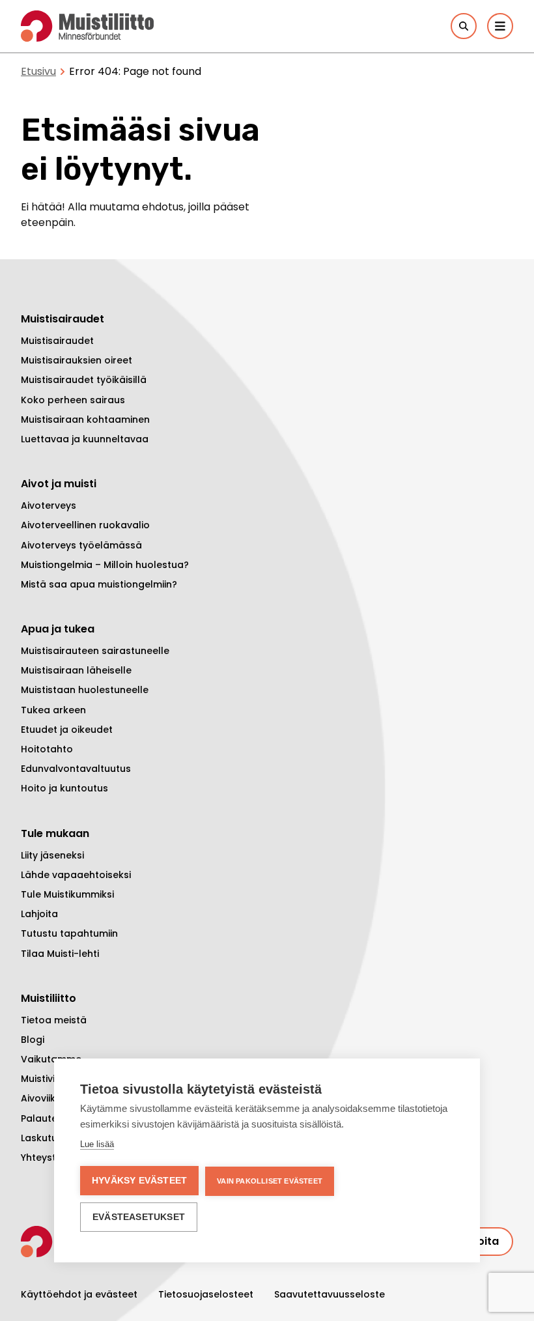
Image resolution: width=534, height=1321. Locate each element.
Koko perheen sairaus (73, 400)
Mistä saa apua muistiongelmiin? (99, 584)
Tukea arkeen (53, 710)
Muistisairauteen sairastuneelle (95, 651)
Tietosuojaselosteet (205, 1294)
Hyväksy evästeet (139, 1181)
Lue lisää (97, 1144)
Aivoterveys (48, 505)
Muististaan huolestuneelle (84, 690)
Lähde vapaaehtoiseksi (76, 875)
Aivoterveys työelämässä (81, 545)
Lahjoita (39, 914)
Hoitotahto (47, 749)
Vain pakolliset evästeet (269, 1181)
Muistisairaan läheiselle (76, 670)
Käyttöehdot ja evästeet (79, 1294)
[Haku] (464, 26)
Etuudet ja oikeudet (67, 729)
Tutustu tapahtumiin (69, 933)
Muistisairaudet (57, 341)
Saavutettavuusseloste (329, 1294)
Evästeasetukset (138, 1217)
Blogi (32, 1039)
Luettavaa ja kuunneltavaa (84, 439)
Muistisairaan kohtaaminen (85, 419)
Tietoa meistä (54, 1020)
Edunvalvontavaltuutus (76, 768)
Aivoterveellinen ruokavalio (85, 525)
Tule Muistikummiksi (67, 894)
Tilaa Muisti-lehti (60, 953)
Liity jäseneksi (52, 855)
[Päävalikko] (500, 26)
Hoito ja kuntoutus (64, 788)
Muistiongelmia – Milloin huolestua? (105, 565)
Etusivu (38, 71)
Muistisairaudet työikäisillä (84, 380)
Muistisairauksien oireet (76, 360)
